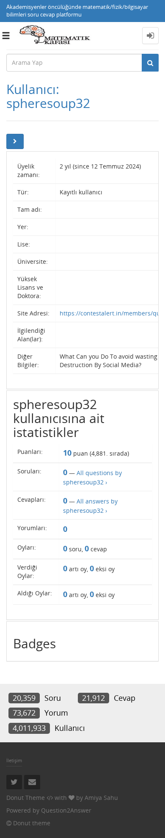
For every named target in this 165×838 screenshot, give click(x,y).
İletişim (14, 760)
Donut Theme (25, 798)
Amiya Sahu (101, 798)
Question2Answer (66, 810)
